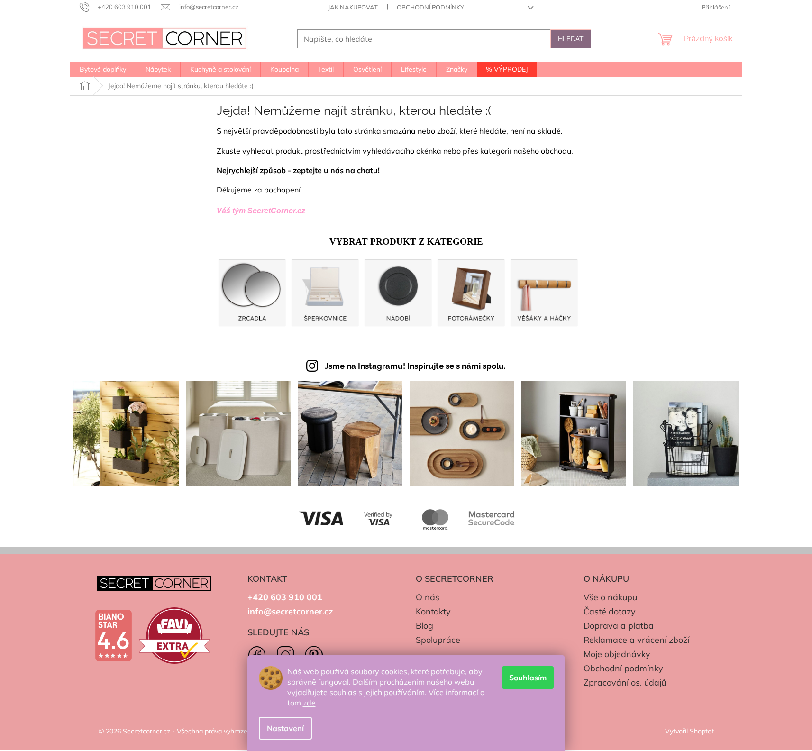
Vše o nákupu (610, 597)
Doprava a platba (619, 625)
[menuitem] (103, 69)
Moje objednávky (617, 654)
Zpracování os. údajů (625, 682)
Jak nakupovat (353, 7)
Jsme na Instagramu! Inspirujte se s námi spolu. (415, 366)
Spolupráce (438, 639)
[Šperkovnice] (325, 292)
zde (309, 702)
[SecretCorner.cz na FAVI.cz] (174, 635)
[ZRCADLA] (252, 292)
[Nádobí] (398, 292)
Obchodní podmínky (430, 7)
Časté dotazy (610, 611)
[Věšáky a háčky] (544, 292)
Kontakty (433, 611)
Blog (424, 625)
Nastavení (285, 728)
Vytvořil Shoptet (689, 731)
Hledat (571, 39)
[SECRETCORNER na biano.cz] (113, 635)
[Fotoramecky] (471, 292)
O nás (427, 597)
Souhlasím (528, 677)
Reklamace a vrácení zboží (636, 639)
